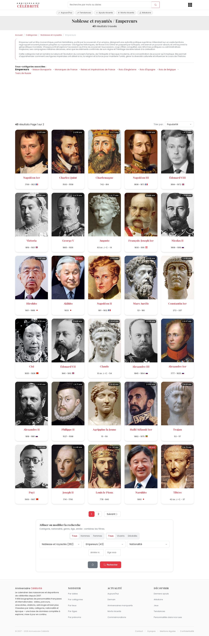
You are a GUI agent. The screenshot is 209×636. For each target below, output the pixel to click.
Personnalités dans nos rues (168, 617)
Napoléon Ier (31, 177)
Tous (74, 535)
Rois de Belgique (167, 69)
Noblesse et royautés (51, 35)
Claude (104, 366)
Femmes (97, 535)
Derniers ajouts (161, 593)
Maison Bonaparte (42, 69)
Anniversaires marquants (120, 605)
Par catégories (75, 599)
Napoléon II (104, 303)
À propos (151, 631)
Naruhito (141, 492)
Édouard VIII (177, 177)
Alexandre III (140, 366)
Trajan (177, 429)
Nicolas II (177, 240)
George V (68, 240)
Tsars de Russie (23, 73)
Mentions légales (168, 631)
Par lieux (72, 605)
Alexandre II (32, 429)
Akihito (68, 303)
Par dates (73, 593)
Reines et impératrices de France (98, 69)
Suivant (111, 514)
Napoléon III (141, 177)
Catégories (31, 35)
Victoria (32, 240)
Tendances (85, 12)
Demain (111, 599)
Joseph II (68, 492)
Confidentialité (187, 631)
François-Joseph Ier (141, 240)
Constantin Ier (177, 303)
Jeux (156, 605)
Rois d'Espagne (148, 69)
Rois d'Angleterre (128, 69)
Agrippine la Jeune (104, 429)
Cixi (31, 366)
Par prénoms (74, 617)
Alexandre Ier (177, 366)
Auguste (104, 240)
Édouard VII (68, 366)
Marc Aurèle (141, 303)
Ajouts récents (106, 12)
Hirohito (31, 303)
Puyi (31, 492)
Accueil (18, 35)
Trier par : (159, 124)
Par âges (72, 611)
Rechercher (112, 565)
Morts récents (127, 12)
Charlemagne (104, 177)
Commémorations (117, 617)
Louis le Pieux (104, 492)
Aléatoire (146, 12)
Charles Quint (68, 177)
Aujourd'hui (66, 12)
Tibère (177, 492)
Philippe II (68, 429)
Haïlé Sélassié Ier (141, 429)
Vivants (121, 535)
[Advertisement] (104, 97)
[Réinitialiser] (93, 564)
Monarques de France (66, 69)
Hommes (85, 535)
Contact (139, 631)
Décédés (132, 535)
